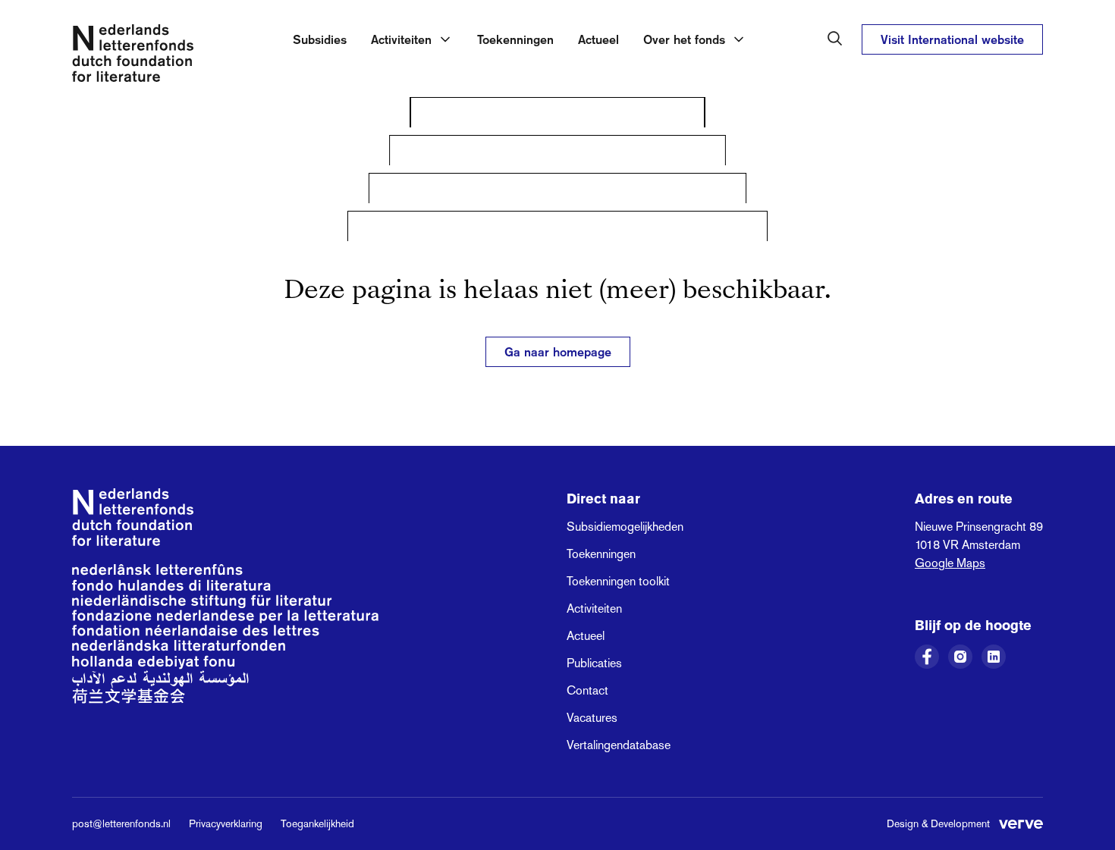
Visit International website (952, 39)
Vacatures (592, 718)
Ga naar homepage (557, 351)
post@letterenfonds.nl (121, 823)
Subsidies (320, 39)
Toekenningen (515, 39)
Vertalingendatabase (619, 745)
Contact (587, 690)
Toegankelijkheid (317, 823)
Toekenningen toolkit (618, 581)
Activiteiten (594, 608)
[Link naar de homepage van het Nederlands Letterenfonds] (133, 56)
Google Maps (950, 563)
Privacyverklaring (225, 823)
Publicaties (594, 663)
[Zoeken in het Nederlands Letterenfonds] (835, 38)
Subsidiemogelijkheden (625, 527)
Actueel (598, 39)
